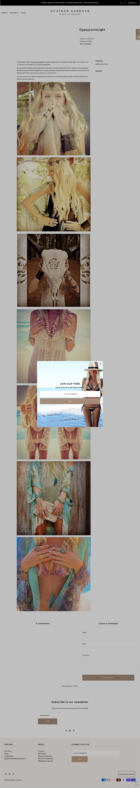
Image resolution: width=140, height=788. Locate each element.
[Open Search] (121, 3)
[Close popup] (100, 364)
